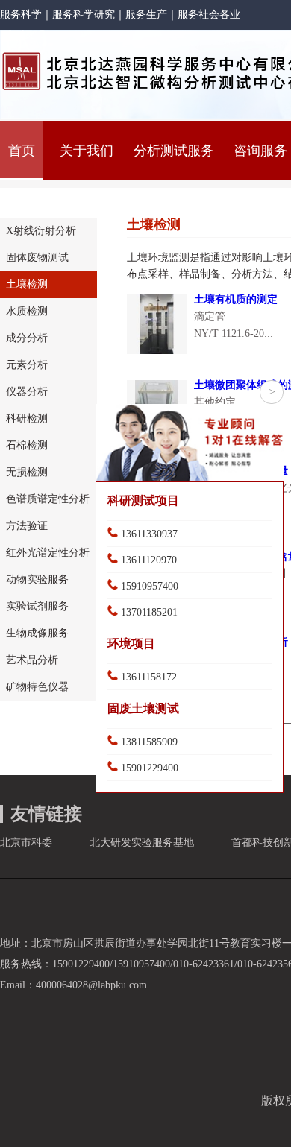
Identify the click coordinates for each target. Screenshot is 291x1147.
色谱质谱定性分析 (48, 499)
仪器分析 (27, 391)
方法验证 (27, 525)
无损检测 (27, 472)
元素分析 (27, 364)
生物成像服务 (37, 633)
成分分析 (27, 338)
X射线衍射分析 (41, 230)
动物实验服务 (37, 579)
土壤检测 (27, 284)
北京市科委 (26, 842)
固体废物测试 (37, 257)
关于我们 (86, 150)
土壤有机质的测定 (236, 299)
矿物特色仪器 (37, 686)
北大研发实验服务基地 (142, 842)
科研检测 (27, 418)
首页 (21, 150)
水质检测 (27, 311)
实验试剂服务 (37, 606)
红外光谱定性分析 (48, 552)
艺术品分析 (32, 660)
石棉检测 (27, 445)
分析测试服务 (174, 150)
